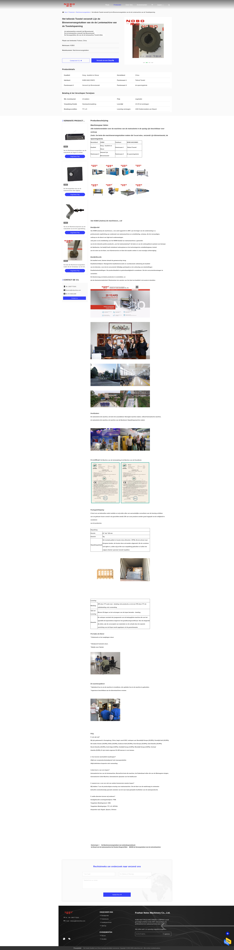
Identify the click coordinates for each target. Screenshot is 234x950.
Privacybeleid (77, 948)
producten (71, 12)
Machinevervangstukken (83, 12)
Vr (152, 5)
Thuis (107, 5)
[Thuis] (69, 4)
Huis (65, 12)
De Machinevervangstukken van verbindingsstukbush (118, 845)
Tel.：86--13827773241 (72, 917)
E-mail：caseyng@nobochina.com (75, 921)
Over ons (129, 5)
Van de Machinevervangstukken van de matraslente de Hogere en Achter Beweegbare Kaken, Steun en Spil (75, 152)
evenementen (142, 5)
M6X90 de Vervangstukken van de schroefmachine (145, 847)
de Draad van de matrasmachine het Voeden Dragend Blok (109, 847)
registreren (167, 934)
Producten (117, 5)
